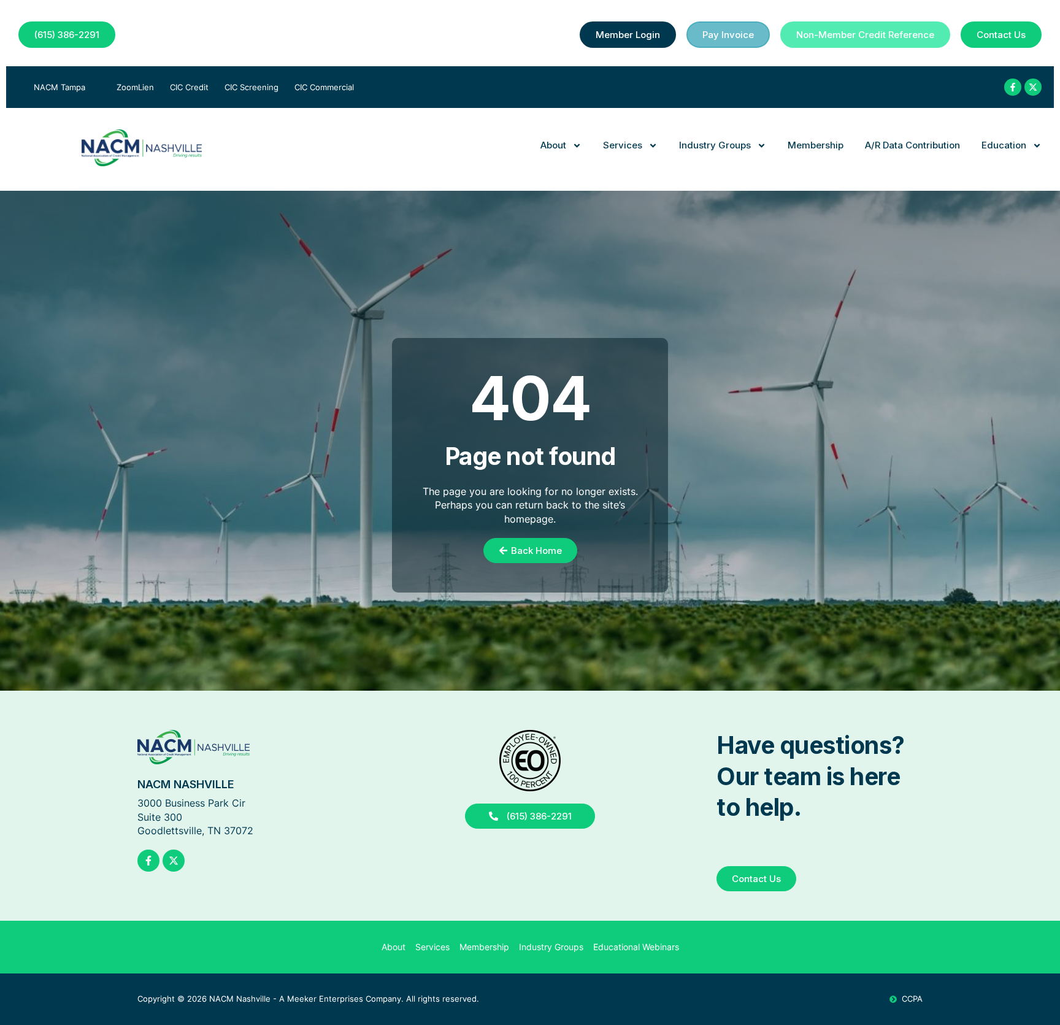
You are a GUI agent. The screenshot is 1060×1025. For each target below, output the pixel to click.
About (553, 145)
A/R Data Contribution (912, 145)
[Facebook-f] (1012, 87)
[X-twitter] (1033, 87)
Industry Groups (715, 145)
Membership (815, 145)
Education (1003, 145)
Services (622, 145)
